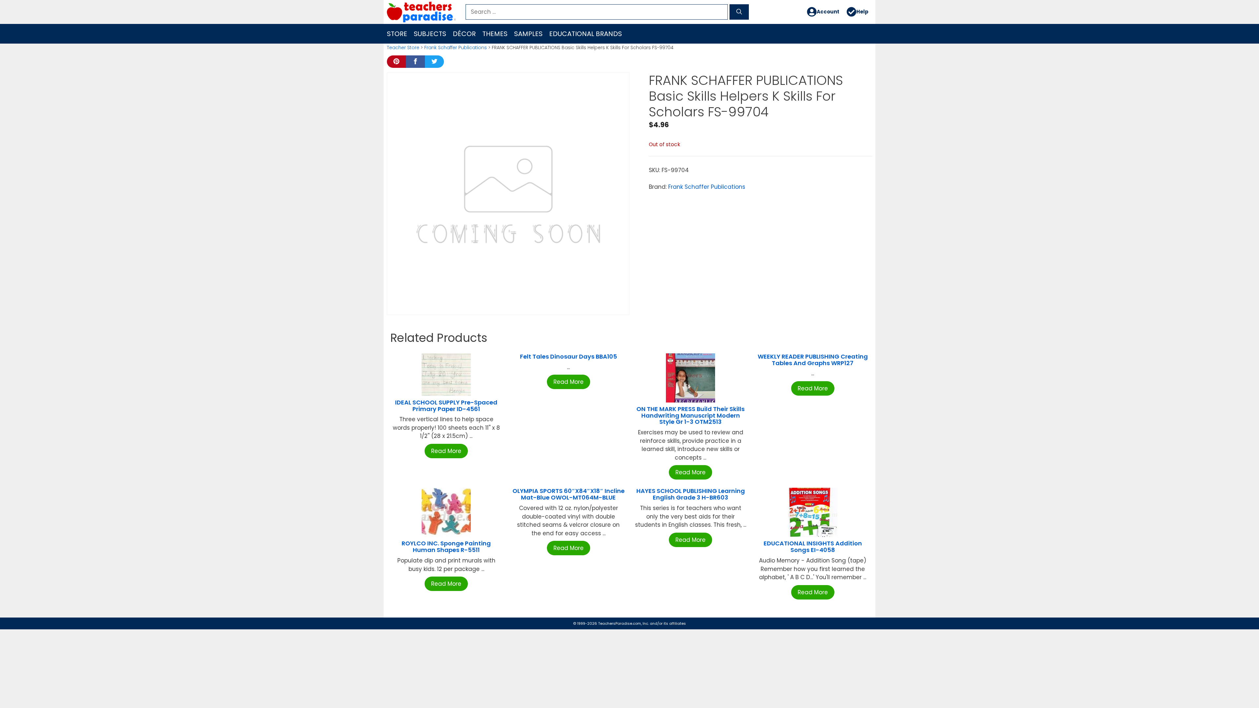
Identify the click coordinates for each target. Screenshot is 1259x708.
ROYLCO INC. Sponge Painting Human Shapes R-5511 (446, 546)
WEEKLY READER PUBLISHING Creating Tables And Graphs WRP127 (813, 359)
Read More (446, 451)
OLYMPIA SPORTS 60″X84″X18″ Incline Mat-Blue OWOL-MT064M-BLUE (568, 494)
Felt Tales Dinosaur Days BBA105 (568, 356)
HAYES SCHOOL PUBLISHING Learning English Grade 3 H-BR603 (690, 494)
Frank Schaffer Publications (455, 47)
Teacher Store (403, 47)
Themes (495, 33)
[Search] (739, 12)
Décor (464, 33)
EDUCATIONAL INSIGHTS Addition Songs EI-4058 (813, 546)
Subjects (430, 33)
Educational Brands (585, 33)
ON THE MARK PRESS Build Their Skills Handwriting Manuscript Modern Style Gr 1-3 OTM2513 (690, 415)
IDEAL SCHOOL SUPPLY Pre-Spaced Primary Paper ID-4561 (446, 405)
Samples (528, 33)
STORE (397, 33)
